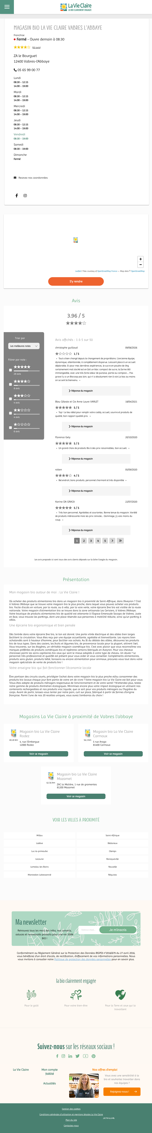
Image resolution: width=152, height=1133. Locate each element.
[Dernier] (120, 541)
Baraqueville (112, 859)
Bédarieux (112, 843)
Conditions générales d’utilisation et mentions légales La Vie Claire (71, 1114)
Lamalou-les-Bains (39, 866)
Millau (40, 835)
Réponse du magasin (82, 390)
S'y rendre (76, 281)
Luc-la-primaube (39, 851)
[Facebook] (17, 195)
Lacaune (39, 859)
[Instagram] (25, 195)
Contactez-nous (71, 1125)
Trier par (20, 338)
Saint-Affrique (112, 835)
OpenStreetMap (138, 271)
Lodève (39, 843)
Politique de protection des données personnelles (82, 959)
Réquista (112, 874)
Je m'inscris (117, 930)
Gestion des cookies (71, 1109)
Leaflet (78, 271)
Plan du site (71, 1120)
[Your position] (76, 241)
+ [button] (140, 259)
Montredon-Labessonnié (39, 874)
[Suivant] (112, 541)
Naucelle (112, 866)
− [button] (140, 264)
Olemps (112, 851)
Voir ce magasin (38, 753)
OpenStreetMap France (107, 271)
